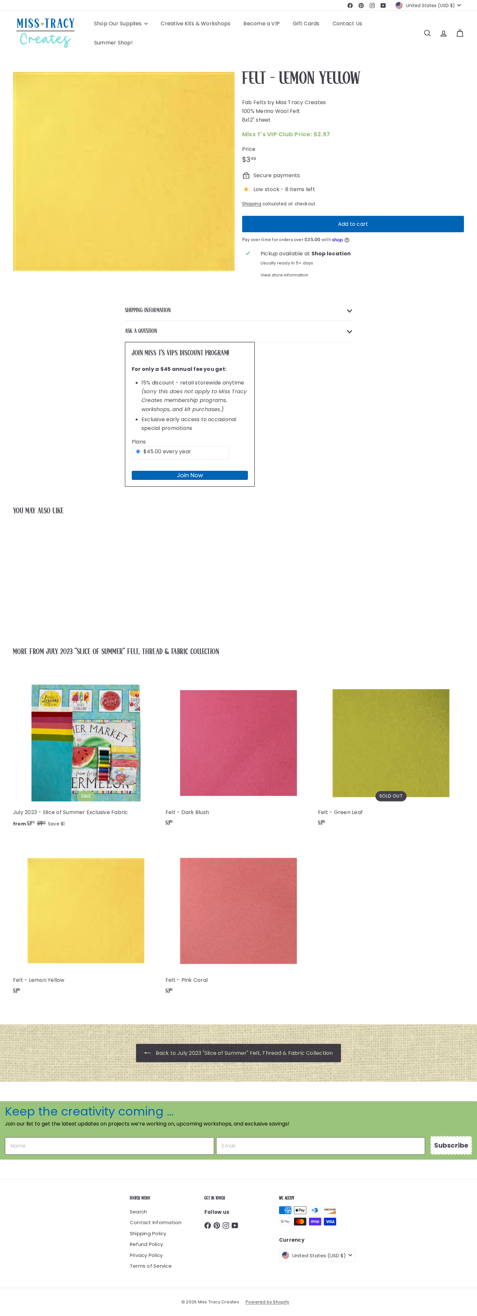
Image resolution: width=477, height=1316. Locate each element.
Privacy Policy (146, 1255)
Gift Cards (306, 23)
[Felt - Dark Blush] (238, 752)
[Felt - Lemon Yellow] (48, 576)
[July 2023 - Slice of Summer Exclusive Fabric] (86, 752)
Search (138, 1211)
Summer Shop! (113, 42)
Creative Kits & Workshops (195, 23)
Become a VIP (261, 23)
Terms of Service (151, 1265)
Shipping (251, 204)
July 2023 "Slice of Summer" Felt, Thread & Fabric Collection (132, 652)
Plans (139, 441)
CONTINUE (420, 659)
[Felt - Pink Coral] (238, 919)
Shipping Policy (148, 1233)
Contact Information (156, 1222)
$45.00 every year (167, 451)
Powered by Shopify (267, 1302)
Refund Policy (146, 1244)
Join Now (190, 475)
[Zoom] (124, 171)
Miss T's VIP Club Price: (286, 134)
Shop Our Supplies (118, 23)
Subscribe (451, 1145)
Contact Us (347, 23)
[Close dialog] (465, 574)
